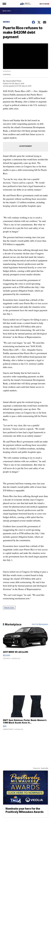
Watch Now (43, 4)
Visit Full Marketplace (40, 624)
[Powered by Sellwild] (44, 768)
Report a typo (9, 608)
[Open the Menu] (4, 4)
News (6, 22)
